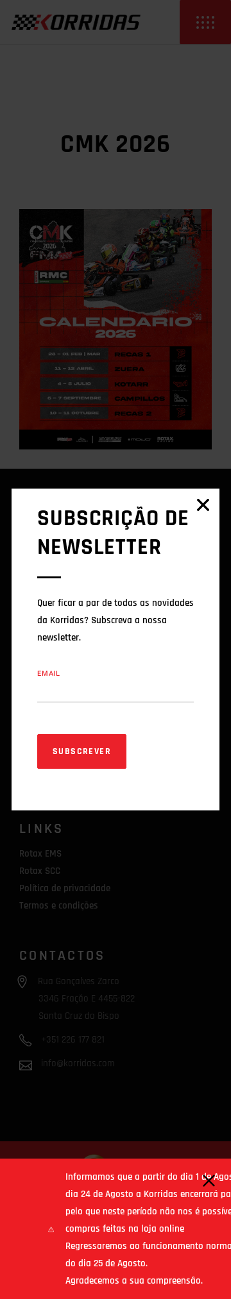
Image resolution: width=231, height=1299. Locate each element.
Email (48, 673)
